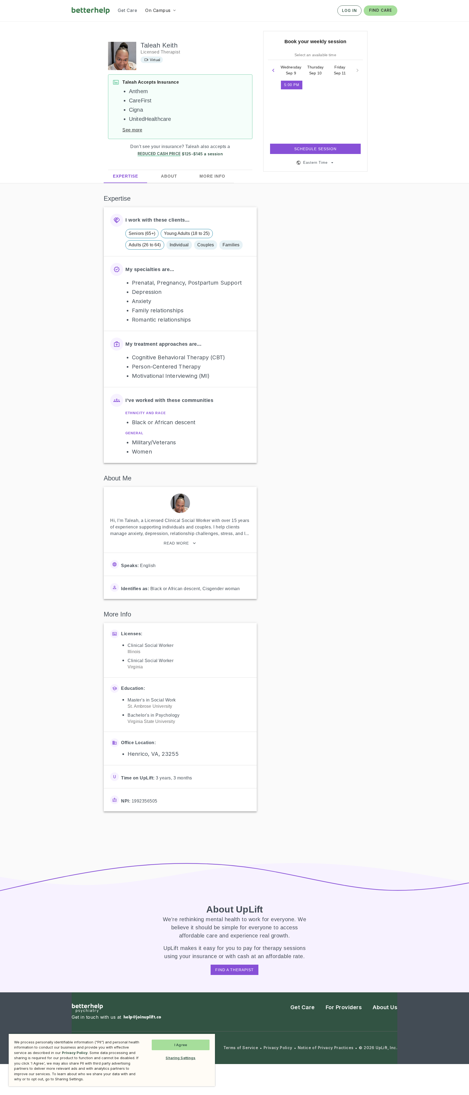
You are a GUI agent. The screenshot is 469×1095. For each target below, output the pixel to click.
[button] (161, 10)
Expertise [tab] (125, 176)
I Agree (180, 1045)
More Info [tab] (212, 176)
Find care (380, 10)
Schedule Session (315, 149)
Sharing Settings (180, 1058)
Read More (176, 543)
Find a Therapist (234, 970)
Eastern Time (315, 163)
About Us (385, 1007)
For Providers (344, 1007)
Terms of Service (240, 1048)
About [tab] (169, 176)
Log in (349, 10)
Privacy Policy (278, 1048)
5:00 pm (291, 85)
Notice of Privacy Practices (326, 1048)
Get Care (302, 1007)
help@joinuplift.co (142, 1017)
